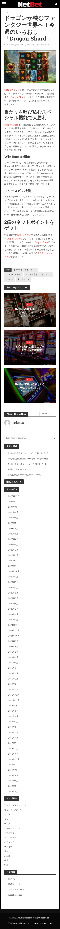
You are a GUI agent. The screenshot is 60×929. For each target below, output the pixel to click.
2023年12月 (14, 496)
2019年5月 (13, 667)
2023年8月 (13, 517)
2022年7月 (13, 587)
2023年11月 (14, 501)
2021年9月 (13, 641)
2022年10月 (14, 571)
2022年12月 (14, 560)
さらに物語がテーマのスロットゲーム (25, 474)
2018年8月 (13, 716)
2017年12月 (14, 759)
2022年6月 (13, 592)
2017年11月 (14, 764)
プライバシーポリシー (17, 923)
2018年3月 (13, 743)
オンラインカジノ (14, 274)
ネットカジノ (24, 279)
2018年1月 (13, 753)
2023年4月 (13, 539)
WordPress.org (15, 894)
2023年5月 (13, 533)
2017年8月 (13, 780)
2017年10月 (14, 770)
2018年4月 (13, 737)
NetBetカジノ (11, 89)
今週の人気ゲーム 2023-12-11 (22, 469)
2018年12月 (14, 694)
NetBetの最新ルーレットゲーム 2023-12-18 (30, 310)
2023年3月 (13, 544)
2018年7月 (13, 721)
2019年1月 (13, 689)
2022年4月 (13, 603)
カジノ (7, 12)
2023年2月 (13, 549)
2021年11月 (14, 630)
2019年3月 (13, 678)
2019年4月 (13, 673)
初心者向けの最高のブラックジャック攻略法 (30, 348)
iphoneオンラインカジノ (25, 269)
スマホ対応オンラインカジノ (39, 274)
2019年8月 (13, 651)
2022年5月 (13, 598)
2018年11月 (14, 700)
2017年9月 (13, 775)
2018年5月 (13, 732)
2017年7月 (13, 786)
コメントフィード (16, 889)
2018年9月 (13, 710)
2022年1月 (13, 619)
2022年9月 (13, 576)
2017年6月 (13, 791)
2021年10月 (14, 635)
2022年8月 (13, 582)
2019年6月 (13, 662)
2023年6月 (13, 528)
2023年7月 (13, 523)
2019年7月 (13, 657)
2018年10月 (14, 705)
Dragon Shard (18, 97)
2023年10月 (14, 507)
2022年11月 (14, 566)
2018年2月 (13, 748)
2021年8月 (13, 646)
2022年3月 (13, 608)
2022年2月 (13, 614)
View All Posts (47, 414)
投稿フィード (14, 884)
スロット (10, 279)
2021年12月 (14, 625)
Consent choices (38, 923)
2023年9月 (13, 512)
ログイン (12, 878)
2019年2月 (13, 684)
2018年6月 (13, 727)
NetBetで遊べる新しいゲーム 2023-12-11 (30, 385)
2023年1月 (13, 555)
